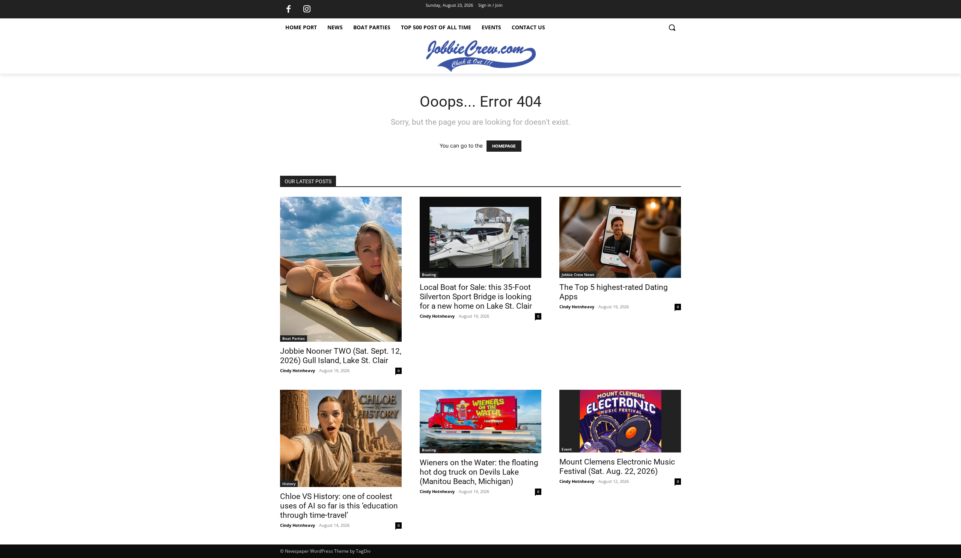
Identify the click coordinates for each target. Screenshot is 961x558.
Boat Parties (293, 338)
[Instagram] (306, 9)
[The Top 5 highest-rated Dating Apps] (620, 237)
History (288, 483)
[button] (672, 27)
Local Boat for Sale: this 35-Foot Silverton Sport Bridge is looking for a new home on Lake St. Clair (476, 297)
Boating (429, 274)
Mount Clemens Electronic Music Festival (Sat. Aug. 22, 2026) (617, 466)
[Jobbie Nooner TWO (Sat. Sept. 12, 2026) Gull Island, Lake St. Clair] (341, 269)
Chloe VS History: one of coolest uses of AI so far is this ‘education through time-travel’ (339, 506)
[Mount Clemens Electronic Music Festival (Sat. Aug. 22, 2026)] (620, 421)
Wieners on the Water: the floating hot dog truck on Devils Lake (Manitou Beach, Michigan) (479, 472)
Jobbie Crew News (578, 274)
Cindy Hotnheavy (297, 370)
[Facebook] (288, 9)
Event (567, 449)
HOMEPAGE (504, 146)
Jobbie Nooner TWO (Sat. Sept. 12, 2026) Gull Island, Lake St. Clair (340, 356)
